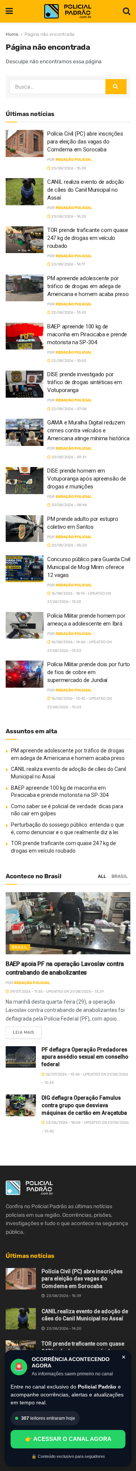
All (102, 876)
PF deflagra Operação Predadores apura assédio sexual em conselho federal (85, 1057)
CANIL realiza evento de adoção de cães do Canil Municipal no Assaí (85, 190)
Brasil (119, 876)
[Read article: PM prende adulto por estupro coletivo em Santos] (24, 528)
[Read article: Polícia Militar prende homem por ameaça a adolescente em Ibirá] (24, 625)
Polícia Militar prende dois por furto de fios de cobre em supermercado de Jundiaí (88, 672)
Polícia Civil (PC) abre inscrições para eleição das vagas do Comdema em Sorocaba (85, 141)
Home (12, 34)
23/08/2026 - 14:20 (68, 216)
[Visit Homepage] (67, 11)
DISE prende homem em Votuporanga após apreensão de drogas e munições (86, 478)
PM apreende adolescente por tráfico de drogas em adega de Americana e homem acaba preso (87, 286)
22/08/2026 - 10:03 (68, 361)
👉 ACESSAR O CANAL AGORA (68, 1439)
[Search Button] (126, 11)
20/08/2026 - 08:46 (69, 505)
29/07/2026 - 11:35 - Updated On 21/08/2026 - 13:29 (56, 991)
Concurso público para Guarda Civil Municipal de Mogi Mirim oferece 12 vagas (88, 567)
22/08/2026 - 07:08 (69, 409)
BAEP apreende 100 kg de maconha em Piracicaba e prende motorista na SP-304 (87, 334)
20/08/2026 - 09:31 (68, 457)
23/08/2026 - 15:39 (68, 168)
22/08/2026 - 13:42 (68, 312)
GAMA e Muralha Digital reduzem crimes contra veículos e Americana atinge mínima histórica (88, 430)
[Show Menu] (9, 11)
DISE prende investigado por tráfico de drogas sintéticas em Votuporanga (84, 382)
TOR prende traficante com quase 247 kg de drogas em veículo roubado (87, 238)
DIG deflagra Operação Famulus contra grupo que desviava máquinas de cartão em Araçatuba (84, 1105)
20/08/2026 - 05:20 (69, 545)
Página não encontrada (49, 34)
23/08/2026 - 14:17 (68, 264)
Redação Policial (74, 159)
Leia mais (27, 1031)
